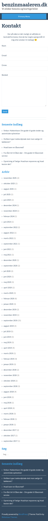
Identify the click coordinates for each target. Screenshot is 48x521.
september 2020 (10, 265)
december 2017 (10, 430)
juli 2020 (7, 271)
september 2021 (10, 243)
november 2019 (10, 315)
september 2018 (10, 386)
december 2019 (10, 309)
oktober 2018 (9, 380)
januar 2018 (8, 424)
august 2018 (9, 391)
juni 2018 (7, 397)
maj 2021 (7, 254)
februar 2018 (9, 419)
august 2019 (9, 326)
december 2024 (10, 205)
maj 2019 (7, 342)
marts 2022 (8, 238)
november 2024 (10, 211)
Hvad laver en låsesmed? (14, 147)
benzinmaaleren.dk (24, 5)
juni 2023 (7, 222)
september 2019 (10, 320)
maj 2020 (7, 282)
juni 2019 (7, 337)
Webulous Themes (9, 517)
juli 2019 (7, 331)
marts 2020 (8, 293)
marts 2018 (8, 413)
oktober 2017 (9, 435)
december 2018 (10, 370)
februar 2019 (9, 359)
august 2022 (9, 233)
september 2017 (10, 441)
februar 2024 (9, 216)
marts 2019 (8, 353)
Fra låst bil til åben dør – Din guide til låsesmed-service (24, 493)
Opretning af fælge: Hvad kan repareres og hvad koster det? (24, 502)
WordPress (23, 514)
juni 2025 (7, 200)
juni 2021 (7, 249)
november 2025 (10, 178)
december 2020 (10, 260)
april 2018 (8, 408)
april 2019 (8, 348)
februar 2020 (9, 298)
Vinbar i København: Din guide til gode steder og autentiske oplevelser (24, 471)
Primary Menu (24, 16)
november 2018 (10, 375)
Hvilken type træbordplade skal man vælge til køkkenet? (23, 479)
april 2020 (8, 287)
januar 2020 (8, 304)
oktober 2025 (9, 183)
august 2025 (9, 189)
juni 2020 (7, 276)
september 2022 (10, 227)
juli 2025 (7, 194)
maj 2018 (7, 402)
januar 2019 (8, 364)
